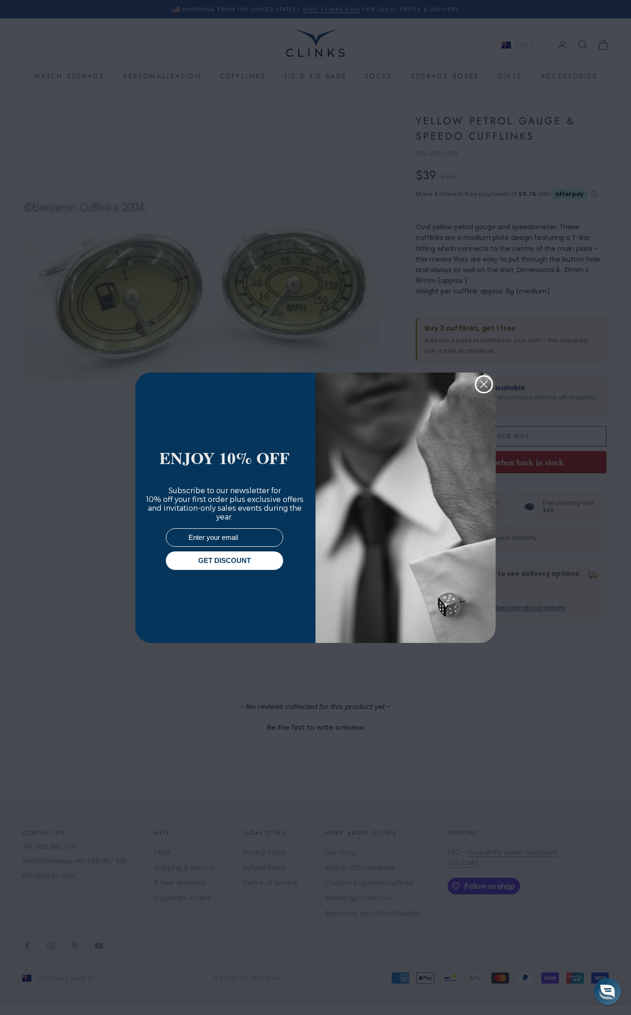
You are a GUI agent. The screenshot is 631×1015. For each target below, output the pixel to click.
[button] (607, 991)
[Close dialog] (484, 384)
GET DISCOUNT (224, 560)
